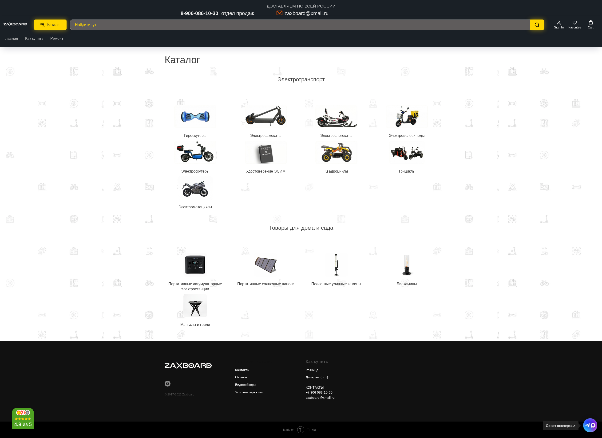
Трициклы (407, 171)
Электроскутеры (195, 171)
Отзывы (241, 377)
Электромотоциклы (195, 207)
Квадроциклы (336, 171)
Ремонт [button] (56, 38)
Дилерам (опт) (317, 377)
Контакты (242, 370)
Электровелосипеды (407, 136)
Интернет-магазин (254, 361)
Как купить (34, 38)
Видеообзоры (245, 385)
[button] (559, 24)
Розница (312, 370)
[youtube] (167, 384)
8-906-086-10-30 (199, 13)
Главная (11, 38)
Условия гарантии (249, 392)
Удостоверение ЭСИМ (265, 171)
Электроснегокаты (336, 136)
